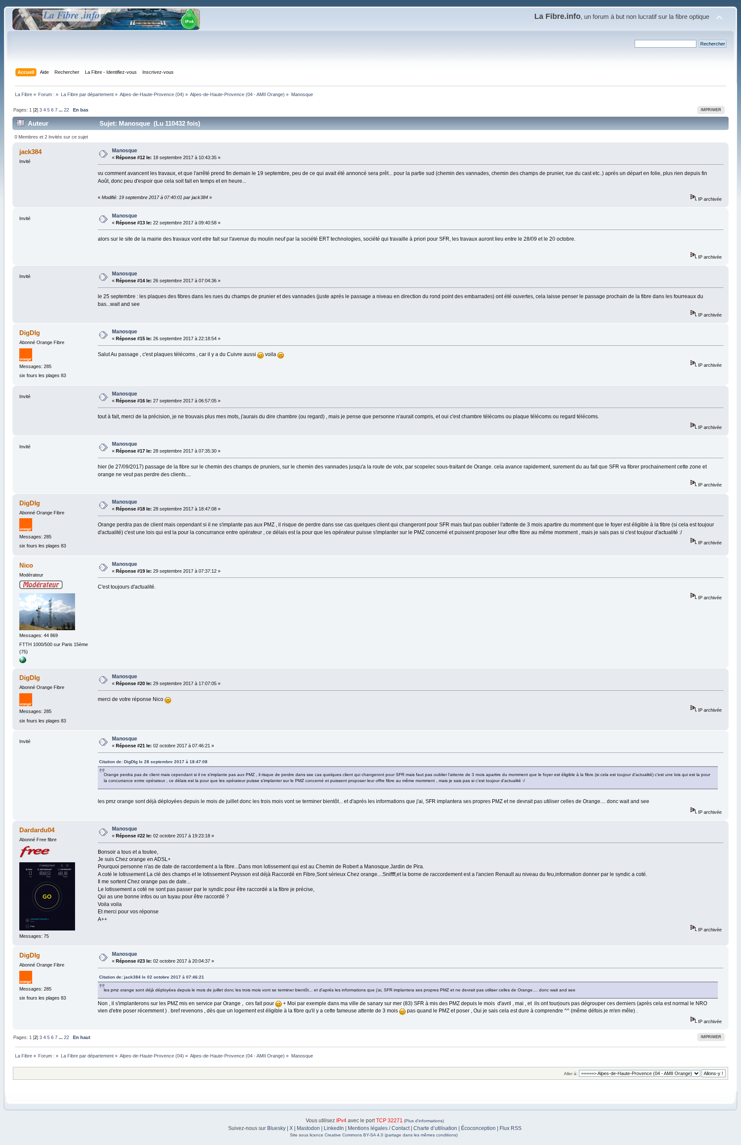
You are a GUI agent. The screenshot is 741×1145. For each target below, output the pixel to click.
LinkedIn (334, 1128)
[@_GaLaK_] (22, 661)
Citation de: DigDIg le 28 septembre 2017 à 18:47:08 (153, 761)
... (61, 109)
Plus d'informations (424, 1120)
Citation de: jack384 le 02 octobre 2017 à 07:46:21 (151, 977)
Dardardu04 (36, 830)
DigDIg (29, 332)
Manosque (124, 151)
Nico (26, 565)
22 (66, 109)
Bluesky (276, 1128)
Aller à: (571, 1073)
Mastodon (308, 1128)
